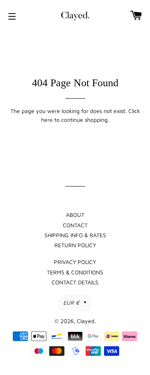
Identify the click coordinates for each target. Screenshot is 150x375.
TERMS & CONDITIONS (75, 272)
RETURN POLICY (75, 245)
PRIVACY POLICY (75, 261)
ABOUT (75, 214)
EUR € (71, 302)
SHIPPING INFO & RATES (75, 235)
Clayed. (86, 320)
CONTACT (75, 225)
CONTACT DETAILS (75, 282)
